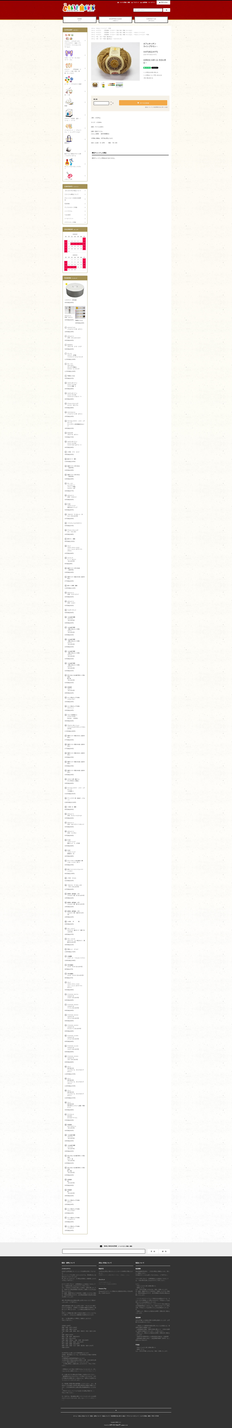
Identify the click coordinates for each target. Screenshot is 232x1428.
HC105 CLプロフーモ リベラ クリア (74, 345)
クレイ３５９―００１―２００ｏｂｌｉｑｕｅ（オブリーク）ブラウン (75, 548)
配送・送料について (95, 1416)
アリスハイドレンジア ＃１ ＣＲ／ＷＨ (72, 531)
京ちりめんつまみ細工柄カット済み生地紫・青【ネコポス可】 (76, 678)
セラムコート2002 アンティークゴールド (74, 814)
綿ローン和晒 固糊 (72, 585)
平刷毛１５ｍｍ (79, 320)
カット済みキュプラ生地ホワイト (73, 1201)
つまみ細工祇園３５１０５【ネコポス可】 (71, 1147)
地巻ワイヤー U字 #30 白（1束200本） (73, 475)
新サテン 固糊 (71, 539)
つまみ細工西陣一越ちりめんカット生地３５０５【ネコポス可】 (73, 666)
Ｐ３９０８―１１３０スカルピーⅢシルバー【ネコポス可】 (73, 1047)
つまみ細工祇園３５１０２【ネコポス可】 (71, 618)
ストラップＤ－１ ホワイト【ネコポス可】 (71, 559)
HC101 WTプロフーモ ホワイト (72, 433)
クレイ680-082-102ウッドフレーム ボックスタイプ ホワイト (76, 1069)
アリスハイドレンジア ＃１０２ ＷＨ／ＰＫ (72, 404)
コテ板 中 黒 (73, 921)
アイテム (164, 2)
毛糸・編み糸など (108, 36)
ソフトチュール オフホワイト (74, 523)
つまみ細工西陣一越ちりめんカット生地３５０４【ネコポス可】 (73, 654)
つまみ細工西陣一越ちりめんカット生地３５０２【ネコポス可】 (73, 642)
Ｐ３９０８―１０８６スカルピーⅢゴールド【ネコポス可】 (73, 1037)
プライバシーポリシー (132, 1416)
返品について (148, 107)
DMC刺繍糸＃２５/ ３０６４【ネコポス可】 (75, 974)
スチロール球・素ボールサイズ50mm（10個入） (73, 780)
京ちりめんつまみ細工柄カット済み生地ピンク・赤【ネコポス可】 (76, 1158)
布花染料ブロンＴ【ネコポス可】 (71, 689)
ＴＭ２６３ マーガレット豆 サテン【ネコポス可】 (74, 886)
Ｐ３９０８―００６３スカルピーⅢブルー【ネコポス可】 (72, 1058)
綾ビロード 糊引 (71, 459)
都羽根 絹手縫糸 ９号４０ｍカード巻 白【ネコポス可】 (76, 894)
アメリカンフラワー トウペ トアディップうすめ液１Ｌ (76, 789)
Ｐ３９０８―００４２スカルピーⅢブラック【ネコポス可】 (73, 1016)
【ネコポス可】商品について (88, 1371)
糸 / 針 (99, 36)
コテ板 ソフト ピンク (73, 452)
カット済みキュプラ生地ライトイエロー (73, 1209)
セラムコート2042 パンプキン (71, 832)
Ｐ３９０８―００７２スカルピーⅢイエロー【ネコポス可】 (73, 996)
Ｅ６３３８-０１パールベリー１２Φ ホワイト (74, 413)
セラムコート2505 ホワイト (69, 316)
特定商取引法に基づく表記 (161, 107)
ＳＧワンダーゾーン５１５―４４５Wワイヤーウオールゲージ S (74, 443)
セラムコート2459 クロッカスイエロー (74, 337)
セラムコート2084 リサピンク (71, 496)
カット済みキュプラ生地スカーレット (73, 707)
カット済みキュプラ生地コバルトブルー (73, 698)
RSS (153, 1416)
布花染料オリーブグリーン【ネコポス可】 (71, 1126)
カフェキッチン (118, 38)
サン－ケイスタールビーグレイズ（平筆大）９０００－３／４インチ (73, 366)
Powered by (106, 1425)
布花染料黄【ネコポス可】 (71, 1181)
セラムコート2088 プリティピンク (73, 593)
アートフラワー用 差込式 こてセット (76, 799)
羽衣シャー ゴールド (72, 949)
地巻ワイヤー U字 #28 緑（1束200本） (73, 569)
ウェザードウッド (71, 610)
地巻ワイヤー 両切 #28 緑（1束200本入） (76, 771)
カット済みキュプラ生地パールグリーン (73, 1218)
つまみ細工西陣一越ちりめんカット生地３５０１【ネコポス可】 (73, 630)
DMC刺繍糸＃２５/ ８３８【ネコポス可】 (75, 965)
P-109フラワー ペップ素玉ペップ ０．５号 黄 (73, 841)
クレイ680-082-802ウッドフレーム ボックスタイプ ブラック (76, 1081)
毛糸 (110, 28)
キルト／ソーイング (102, 28)
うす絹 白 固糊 (71, 807)
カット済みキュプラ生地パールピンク (73, 1227)
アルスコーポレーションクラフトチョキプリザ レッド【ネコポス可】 (76, 727)
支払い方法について (83, 1416)
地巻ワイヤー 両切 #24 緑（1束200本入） (76, 745)
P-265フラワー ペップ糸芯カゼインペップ (72, 505)
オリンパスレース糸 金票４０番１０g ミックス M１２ (75, 861)
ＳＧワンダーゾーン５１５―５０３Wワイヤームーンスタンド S (74, 395)
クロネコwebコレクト (105, 1282)
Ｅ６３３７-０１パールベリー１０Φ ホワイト (74, 328)
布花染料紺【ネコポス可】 (71, 1191)
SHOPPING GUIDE (115, 19)
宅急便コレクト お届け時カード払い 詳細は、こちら (114, 1275)
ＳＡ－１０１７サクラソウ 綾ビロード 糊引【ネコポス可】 (76, 930)
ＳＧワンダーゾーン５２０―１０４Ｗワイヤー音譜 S (72, 384)
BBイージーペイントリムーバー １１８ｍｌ (75, 870)
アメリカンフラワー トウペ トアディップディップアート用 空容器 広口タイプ (76, 423)
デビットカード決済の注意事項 (107, 1284)
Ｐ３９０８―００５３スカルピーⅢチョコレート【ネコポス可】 (74, 1027)
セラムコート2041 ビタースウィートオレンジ (75, 823)
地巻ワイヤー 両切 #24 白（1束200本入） (76, 736)
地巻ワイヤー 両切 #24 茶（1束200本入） (76, 577)
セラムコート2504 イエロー (71, 602)
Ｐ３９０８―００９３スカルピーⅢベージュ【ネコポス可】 (73, 1006)
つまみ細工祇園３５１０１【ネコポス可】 (71, 1136)
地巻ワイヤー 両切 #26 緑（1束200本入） (76, 762)
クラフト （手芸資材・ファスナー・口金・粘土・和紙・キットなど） (115, 30)
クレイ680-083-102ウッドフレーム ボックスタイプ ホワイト (76, 1093)
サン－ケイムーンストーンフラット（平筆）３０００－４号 (71, 486)
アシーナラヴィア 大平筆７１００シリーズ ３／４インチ (75, 355)
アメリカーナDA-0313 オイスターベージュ (72, 1116)
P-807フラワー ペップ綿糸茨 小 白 (71, 852)
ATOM (157, 1416)
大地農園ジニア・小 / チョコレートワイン (76, 957)
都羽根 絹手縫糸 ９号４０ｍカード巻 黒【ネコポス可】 (76, 903)
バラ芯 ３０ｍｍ (71, 878)
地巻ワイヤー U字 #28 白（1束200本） (73, 466)
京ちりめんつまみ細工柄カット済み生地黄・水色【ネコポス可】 (76, 1170)
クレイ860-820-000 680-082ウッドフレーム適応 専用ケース (76, 1105)
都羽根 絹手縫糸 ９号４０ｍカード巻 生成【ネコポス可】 (75, 913)
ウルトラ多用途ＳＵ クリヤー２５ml (72, 715)
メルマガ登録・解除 (145, 1416)
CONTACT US (151, 19)
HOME (79, 19)
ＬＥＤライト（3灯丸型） (71, 300)
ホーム (93, 28)
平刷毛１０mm (71, 376)
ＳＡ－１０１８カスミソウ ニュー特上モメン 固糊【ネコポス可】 (76, 940)
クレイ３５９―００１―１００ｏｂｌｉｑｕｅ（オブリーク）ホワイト (75, 985)
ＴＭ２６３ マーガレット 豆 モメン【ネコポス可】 (75, 515)
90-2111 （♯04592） (72, 718)
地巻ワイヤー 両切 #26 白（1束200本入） (76, 753)
